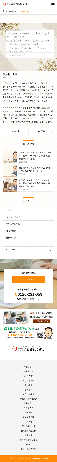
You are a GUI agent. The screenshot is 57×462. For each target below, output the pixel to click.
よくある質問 (28, 417)
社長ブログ (11, 231)
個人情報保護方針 (28, 431)
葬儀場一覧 (28, 371)
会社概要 (28, 385)
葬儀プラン (28, 367)
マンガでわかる (13, 224)
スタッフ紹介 (28, 394)
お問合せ (28, 421)
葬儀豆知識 (11, 237)
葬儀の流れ (28, 403)
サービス (28, 390)
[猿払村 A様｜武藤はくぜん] (16, 4)
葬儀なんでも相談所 (28, 399)
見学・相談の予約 (28, 449)
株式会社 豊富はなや (28, 440)
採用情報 (28, 435)
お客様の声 (28, 408)
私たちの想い (28, 376)
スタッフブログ (13, 217)
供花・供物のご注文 (28, 426)
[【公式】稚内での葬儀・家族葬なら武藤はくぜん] (28, 348)
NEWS (28, 444)
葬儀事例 (28, 412)
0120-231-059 (30, 294)
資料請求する (28, 279)
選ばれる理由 (28, 380)
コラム (9, 210)
